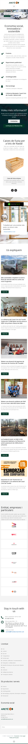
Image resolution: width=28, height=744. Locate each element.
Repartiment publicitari (14, 59)
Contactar (5, 666)
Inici (3, 645)
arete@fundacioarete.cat (15, 628)
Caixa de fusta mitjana (14, 175)
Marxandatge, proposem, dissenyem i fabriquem (14, 690)
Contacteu (14, 118)
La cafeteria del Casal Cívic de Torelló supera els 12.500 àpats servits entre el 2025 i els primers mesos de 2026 (14, 318)
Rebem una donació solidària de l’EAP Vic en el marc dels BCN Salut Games (13, 399)
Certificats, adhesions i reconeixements (12, 657)
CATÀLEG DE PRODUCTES (14, 123)
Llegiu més (4, 288)
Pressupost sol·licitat (7, 671)
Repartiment (6, 685)
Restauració (5, 692)
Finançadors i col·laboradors (9, 659)
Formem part (6, 655)
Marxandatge (10, 83)
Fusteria (8, 50)
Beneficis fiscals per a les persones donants (13, 662)
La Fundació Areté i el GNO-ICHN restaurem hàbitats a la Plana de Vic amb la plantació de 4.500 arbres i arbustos (13, 439)
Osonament (17, 732)
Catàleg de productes (8, 669)
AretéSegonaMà (11, 74)
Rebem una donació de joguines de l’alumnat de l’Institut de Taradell (12, 359)
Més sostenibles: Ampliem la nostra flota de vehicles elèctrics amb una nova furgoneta (13, 276)
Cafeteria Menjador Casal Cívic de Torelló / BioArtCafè (16, 91)
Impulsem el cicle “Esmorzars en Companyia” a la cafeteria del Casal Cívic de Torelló (13, 478)
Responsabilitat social (9, 228)
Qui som (4, 650)
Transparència (6, 652)
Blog (4, 664)
